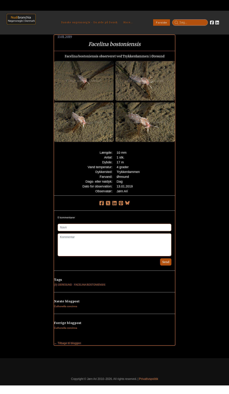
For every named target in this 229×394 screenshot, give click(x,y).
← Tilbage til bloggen (67, 343)
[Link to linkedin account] (217, 22)
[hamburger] (40, 17)
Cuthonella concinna (65, 306)
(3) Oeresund (63, 284)
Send (165, 262)
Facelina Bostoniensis (89, 284)
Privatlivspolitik (148, 378)
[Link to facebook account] (212, 22)
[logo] (20, 22)
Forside (161, 22)
